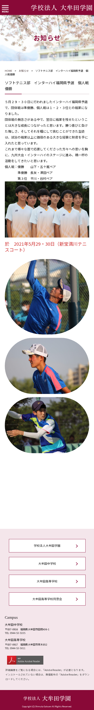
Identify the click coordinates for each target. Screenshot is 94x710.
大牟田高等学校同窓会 (47, 599)
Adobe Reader (52, 670)
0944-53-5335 (17, 633)
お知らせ (24, 70)
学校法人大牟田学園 (47, 545)
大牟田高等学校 (47, 581)
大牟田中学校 (47, 563)
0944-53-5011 (17, 648)
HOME (8, 70)
